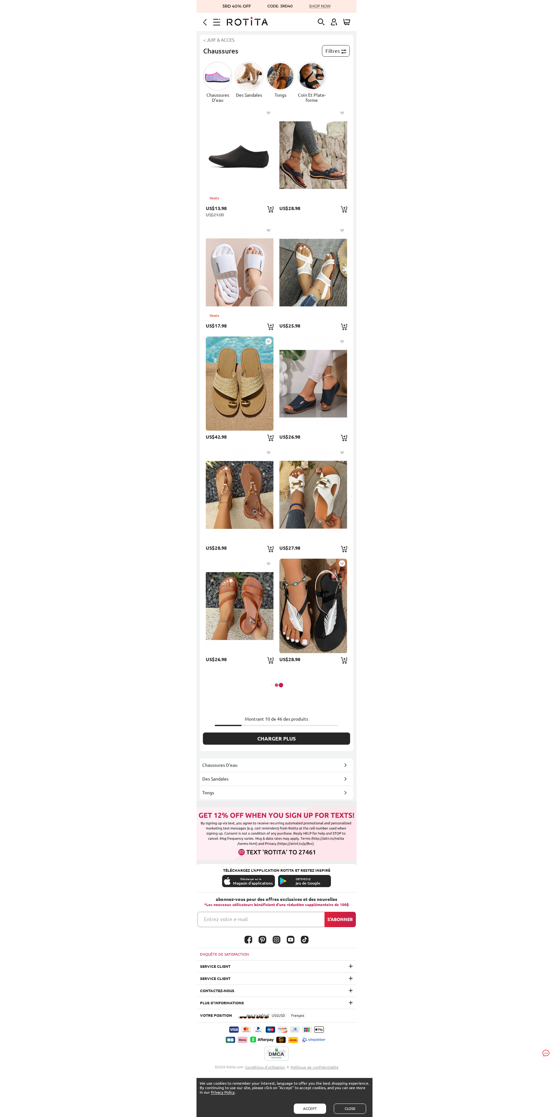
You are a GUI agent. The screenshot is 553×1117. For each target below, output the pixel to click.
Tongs (208, 792)
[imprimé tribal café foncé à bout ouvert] (240, 495)
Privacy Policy (223, 1092)
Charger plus (276, 738)
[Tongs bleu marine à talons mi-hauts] (313, 155)
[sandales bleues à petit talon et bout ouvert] (313, 383)
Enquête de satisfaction (224, 954)
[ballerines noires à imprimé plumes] (313, 606)
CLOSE (350, 1108)
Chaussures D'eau (219, 765)
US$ (275, 1015)
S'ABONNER (340, 919)
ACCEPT (310, 1108)
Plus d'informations (222, 1003)
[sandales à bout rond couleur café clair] (240, 606)
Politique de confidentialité (315, 1067)
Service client (215, 966)
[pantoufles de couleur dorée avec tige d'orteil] (240, 383)
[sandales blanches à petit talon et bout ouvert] (313, 495)
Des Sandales (215, 778)
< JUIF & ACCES (218, 40)
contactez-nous (217, 991)
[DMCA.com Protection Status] (276, 1054)
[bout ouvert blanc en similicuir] (313, 272)
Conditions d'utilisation (265, 1067)
